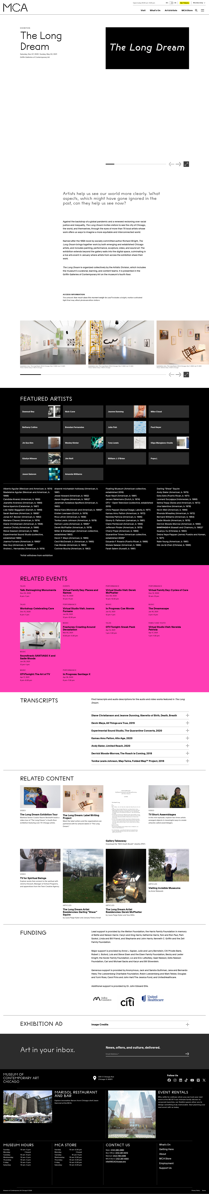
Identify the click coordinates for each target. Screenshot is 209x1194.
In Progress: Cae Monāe (120, 608)
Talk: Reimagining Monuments (38, 590)
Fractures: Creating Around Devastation (79, 628)
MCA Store (187, 10)
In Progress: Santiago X (76, 674)
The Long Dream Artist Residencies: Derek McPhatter (124, 910)
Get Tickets (184, 3)
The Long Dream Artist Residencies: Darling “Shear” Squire (80, 912)
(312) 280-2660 (117, 1150)
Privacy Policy (196, 1190)
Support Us (165, 1167)
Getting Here (166, 1149)
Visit (143, 10)
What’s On (155, 10)
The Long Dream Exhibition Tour (39, 814)
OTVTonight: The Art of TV (35, 674)
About (162, 1154)
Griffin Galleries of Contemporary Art (35, 57)
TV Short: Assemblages (162, 814)
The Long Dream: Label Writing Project (81, 816)
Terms (204, 1190)
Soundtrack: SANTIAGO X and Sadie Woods (37, 657)
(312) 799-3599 (119, 1156)
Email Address (112, 1054)
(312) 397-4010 (121, 1153)
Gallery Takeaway (116, 840)
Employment (166, 1163)
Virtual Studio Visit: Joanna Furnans (78, 610)
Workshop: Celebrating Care (37, 608)
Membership (198, 3)
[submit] (186, 1053)
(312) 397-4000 (122, 1159)
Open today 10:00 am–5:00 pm (144, 3)
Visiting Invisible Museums (164, 888)
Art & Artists (171, 10)
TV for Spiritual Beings (33, 878)
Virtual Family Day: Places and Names (80, 591)
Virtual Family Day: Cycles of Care (168, 590)
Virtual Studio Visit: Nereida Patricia (165, 628)
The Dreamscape (159, 608)
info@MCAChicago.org (116, 1161)
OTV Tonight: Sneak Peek (120, 627)
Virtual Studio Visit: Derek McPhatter (121, 591)
